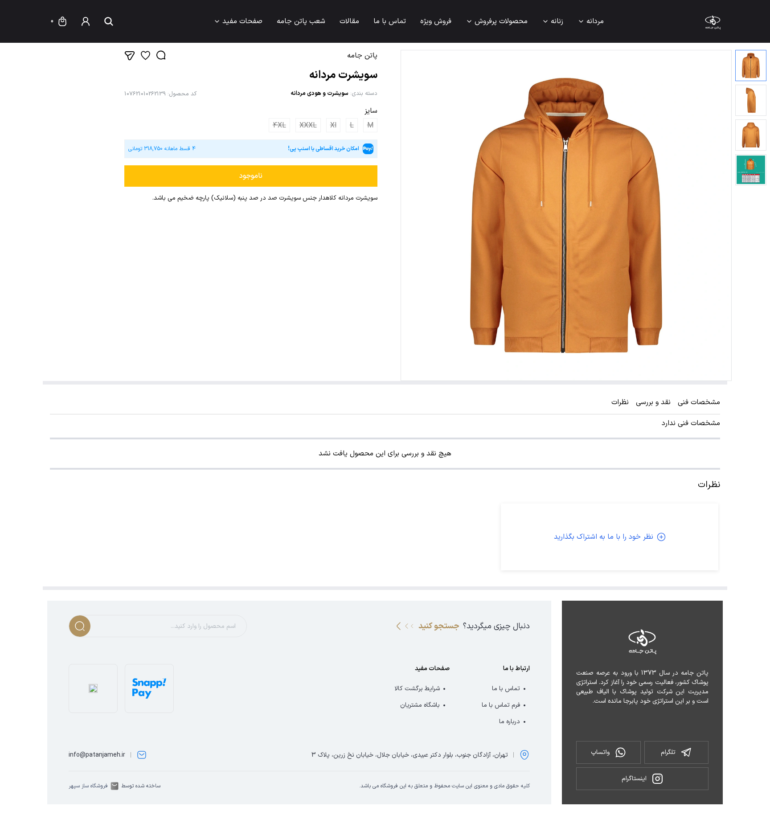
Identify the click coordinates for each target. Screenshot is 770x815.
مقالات (349, 21)
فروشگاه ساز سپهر (88, 786)
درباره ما (509, 721)
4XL (279, 125)
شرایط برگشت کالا (417, 688)
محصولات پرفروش (501, 21)
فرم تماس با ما (501, 705)
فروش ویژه (435, 21)
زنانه (557, 21)
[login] (85, 21)
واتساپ (600, 752)
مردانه (595, 21)
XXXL (308, 125)
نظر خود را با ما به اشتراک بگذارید (603, 537)
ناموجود (250, 176)
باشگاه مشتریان (420, 705)
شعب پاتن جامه (301, 21)
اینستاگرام (634, 778)
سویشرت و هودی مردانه (319, 93)
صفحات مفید (242, 21)
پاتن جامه (362, 55)
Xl (333, 125)
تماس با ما (389, 21)
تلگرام (668, 752)
